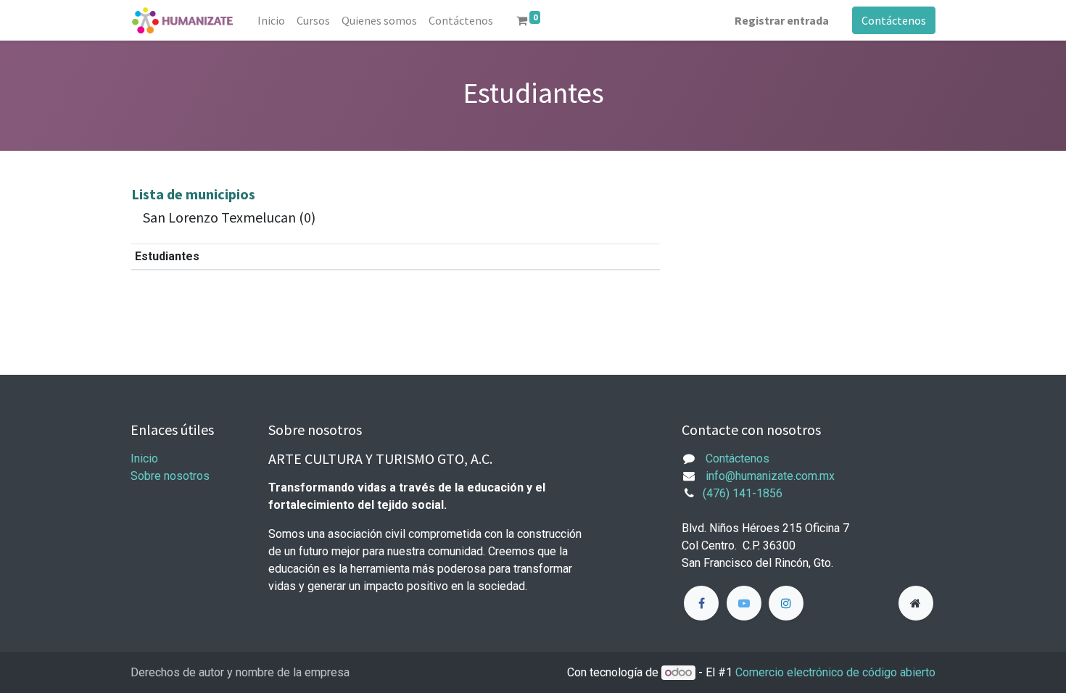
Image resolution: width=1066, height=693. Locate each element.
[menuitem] (271, 20)
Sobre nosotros (170, 476)
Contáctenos (894, 20)
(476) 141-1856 (742, 493)
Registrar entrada (782, 20)
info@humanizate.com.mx (770, 476)
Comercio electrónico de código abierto (835, 672)
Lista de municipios (193, 194)
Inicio (144, 458)
